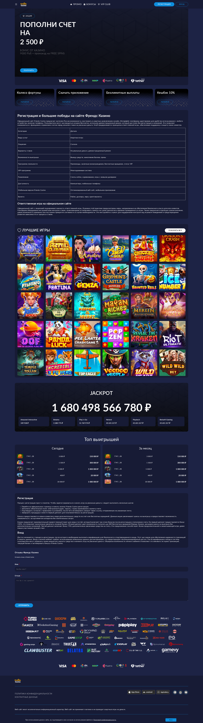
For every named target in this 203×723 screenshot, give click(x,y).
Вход (181, 4)
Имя (16, 564)
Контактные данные (26, 697)
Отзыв (17, 576)
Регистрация (164, 4)
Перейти (25, 102)
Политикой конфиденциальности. (104, 720)
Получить (29, 70)
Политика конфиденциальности (33, 694)
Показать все (175, 230)
